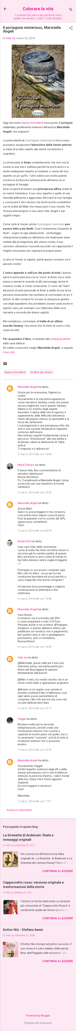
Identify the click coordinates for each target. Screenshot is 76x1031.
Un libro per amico (41, 372)
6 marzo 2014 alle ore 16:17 (34, 708)
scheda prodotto (60, 339)
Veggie (22, 719)
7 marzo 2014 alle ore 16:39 (34, 749)
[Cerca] (71, 10)
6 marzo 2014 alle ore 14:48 (34, 598)
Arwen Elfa (24, 541)
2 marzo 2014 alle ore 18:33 (34, 492)
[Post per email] (5, 365)
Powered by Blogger (38, 1015)
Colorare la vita (38, 8)
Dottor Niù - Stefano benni (23, 930)
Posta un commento (19, 810)
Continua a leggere (57, 871)
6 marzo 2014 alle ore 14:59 (34, 646)
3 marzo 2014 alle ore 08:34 (34, 530)
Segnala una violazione (38, 1023)
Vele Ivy (22, 657)
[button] (71, 28)
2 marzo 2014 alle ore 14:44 (34, 454)
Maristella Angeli (27, 387)
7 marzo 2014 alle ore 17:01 (34, 801)
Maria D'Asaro (26, 465)
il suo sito (9, 352)
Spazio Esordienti (32, 122)
